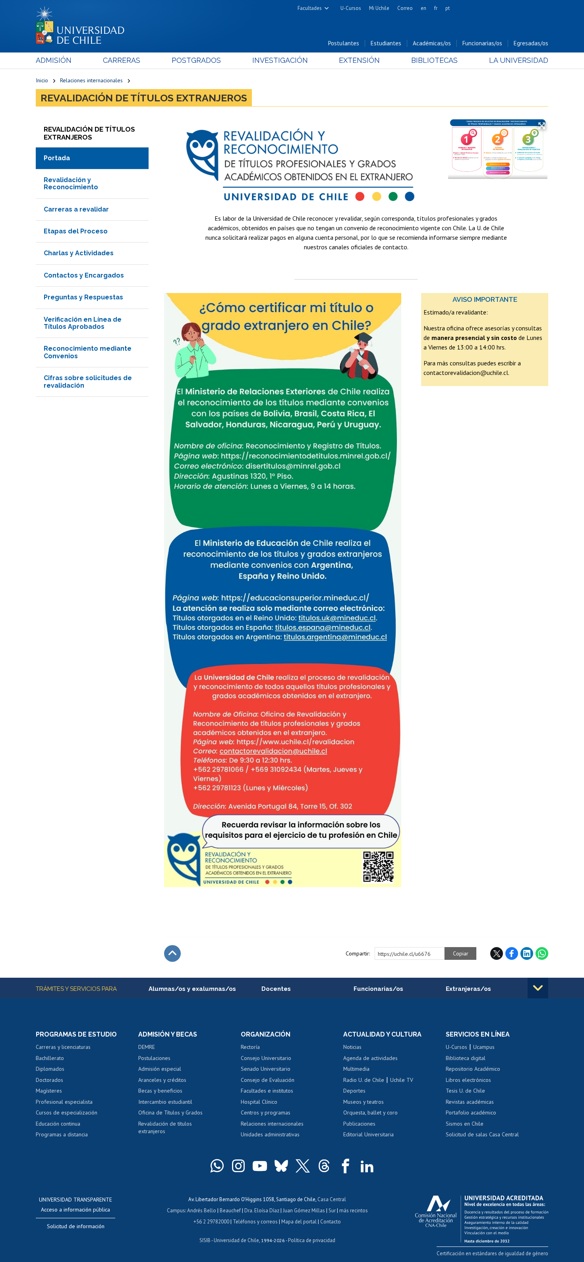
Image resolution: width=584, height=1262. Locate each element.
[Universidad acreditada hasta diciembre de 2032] (481, 1217)
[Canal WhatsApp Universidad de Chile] (217, 1166)
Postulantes (343, 43)
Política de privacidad (311, 1240)
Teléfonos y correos (255, 1221)
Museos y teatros (363, 1101)
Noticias (352, 1046)
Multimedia (356, 1068)
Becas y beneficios (160, 1090)
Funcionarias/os (482, 43)
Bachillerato (50, 1058)
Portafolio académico (471, 1112)
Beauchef (230, 1210)
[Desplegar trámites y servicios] (538, 988)
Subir (172, 953)
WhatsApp (542, 953)
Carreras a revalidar (76, 209)
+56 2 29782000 (211, 1221)
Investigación (280, 60)
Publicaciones (359, 1123)
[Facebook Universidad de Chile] (346, 1166)
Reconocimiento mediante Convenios (87, 352)
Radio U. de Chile (363, 1079)
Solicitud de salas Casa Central (482, 1134)
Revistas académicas (470, 1101)
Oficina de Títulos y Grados (170, 1112)
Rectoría (250, 1046)
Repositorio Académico (473, 1068)
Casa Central (331, 1199)
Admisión (54, 60)
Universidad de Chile (236, 1240)
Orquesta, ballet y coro (370, 1112)
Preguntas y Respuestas (83, 297)
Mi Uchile (379, 8)
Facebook (511, 953)
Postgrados (196, 60)
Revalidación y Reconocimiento (71, 183)
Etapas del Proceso (76, 231)
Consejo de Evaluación (267, 1079)
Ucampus (484, 1046)
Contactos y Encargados (84, 275)
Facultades (310, 8)
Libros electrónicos (468, 1079)
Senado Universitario (265, 1068)
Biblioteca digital (465, 1058)
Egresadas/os (531, 43)
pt (447, 8)
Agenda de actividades (370, 1058)
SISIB (205, 1240)
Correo (405, 8)
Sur (332, 1210)
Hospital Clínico (259, 1101)
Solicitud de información (75, 1226)
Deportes (354, 1090)
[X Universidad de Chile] (303, 1166)
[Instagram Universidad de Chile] (238, 1166)
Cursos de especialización (66, 1112)
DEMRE (146, 1046)
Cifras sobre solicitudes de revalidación (88, 381)
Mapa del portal (299, 1221)
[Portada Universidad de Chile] (83, 23)
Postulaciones (154, 1058)
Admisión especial (159, 1068)
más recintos (353, 1210)
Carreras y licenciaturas (63, 1046)
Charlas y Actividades (79, 253)
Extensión (359, 60)
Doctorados (49, 1079)
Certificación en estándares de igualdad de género (492, 1253)
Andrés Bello (201, 1210)
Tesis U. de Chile (465, 1090)
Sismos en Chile (464, 1123)
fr (435, 8)
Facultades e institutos (267, 1090)
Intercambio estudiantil (165, 1101)
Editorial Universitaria (368, 1134)
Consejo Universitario (266, 1058)
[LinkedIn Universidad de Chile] (367, 1166)
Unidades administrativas (270, 1134)
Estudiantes (386, 43)
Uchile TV (401, 1079)
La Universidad (518, 60)
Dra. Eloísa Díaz (261, 1210)
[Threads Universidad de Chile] (324, 1166)
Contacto (330, 1221)
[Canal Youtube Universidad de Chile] (260, 1166)
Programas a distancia (62, 1134)
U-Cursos (350, 8)
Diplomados (50, 1068)
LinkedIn (526, 953)
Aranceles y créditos (162, 1079)
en (423, 8)
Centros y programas (265, 1112)
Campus (176, 1210)
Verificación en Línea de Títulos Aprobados (83, 323)
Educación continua (58, 1123)
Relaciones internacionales (91, 80)
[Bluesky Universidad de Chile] (281, 1166)
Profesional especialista (64, 1101)
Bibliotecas (434, 60)
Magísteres (49, 1090)
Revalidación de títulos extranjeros (144, 98)
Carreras (121, 60)
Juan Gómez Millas (304, 1210)
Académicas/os (432, 43)
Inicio (42, 80)
